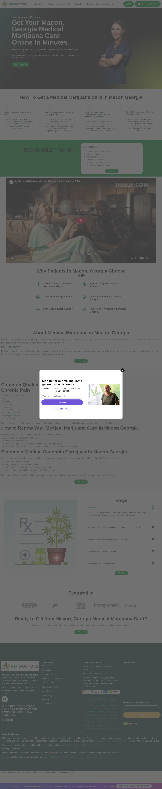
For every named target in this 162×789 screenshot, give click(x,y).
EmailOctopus (66, 409)
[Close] (122, 370)
